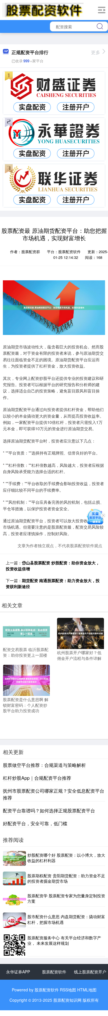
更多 (95, 52)
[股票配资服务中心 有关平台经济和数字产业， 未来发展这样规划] (14, 945)
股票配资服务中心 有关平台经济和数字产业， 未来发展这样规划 (64, 940)
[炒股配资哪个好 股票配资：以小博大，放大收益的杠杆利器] (14, 858)
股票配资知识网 (67, 1000)
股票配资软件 (54, 972)
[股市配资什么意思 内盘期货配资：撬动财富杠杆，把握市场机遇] (14, 920)
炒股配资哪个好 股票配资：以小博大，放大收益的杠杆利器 (66, 858)
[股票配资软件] (43, 9)
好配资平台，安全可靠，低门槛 (35, 823)
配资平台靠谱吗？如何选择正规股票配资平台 (49, 810)
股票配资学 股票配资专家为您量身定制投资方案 (66, 898)
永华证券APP (18, 972)
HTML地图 (86, 990)
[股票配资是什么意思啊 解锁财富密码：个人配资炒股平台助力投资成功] (26, 679)
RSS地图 (68, 990)
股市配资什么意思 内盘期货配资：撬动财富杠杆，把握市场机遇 (66, 919)
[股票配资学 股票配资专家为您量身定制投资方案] (14, 899)
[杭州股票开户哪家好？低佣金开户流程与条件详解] (80, 633)
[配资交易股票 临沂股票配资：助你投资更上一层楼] (26, 631)
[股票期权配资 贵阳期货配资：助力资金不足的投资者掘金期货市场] (14, 879)
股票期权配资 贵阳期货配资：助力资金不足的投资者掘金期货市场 (66, 878)
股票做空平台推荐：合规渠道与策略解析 (44, 765)
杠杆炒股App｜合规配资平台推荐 (37, 778)
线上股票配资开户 (90, 972)
